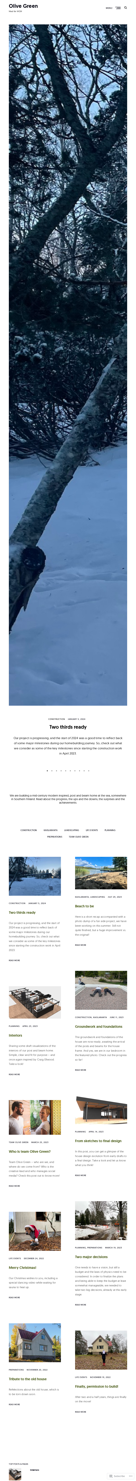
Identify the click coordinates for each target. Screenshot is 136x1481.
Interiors (15, 1035)
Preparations (54, 836)
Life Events (92, 830)
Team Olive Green (79, 836)
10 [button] (89, 771)
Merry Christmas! (22, 1267)
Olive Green (23, 5)
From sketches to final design (98, 1141)
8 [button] (80, 771)
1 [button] (48, 771)
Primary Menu (118, 7)
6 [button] (71, 771)
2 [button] (52, 771)
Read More (14, 960)
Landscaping (71, 830)
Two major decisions (91, 1257)
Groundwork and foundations (98, 1026)
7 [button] (75, 771)
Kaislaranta (51, 830)
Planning (110, 830)
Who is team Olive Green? (30, 1151)
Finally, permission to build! (96, 1386)
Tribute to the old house (28, 1379)
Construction (56, 719)
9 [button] (85, 771)
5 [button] (66, 771)
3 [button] (57, 771)
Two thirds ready (68, 727)
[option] (68, 394)
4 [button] (62, 771)
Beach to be (84, 906)
